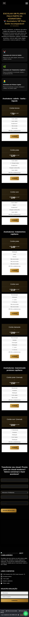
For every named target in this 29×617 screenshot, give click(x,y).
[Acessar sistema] (18, 614)
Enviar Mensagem (8, 510)
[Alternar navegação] (26, 3)
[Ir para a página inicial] (4, 3)
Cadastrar (14, 600)
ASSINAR (14, 136)
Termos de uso (23, 610)
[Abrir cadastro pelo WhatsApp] (26, 613)
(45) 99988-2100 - (14, 614)
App (3, 612)
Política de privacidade (12, 610)
